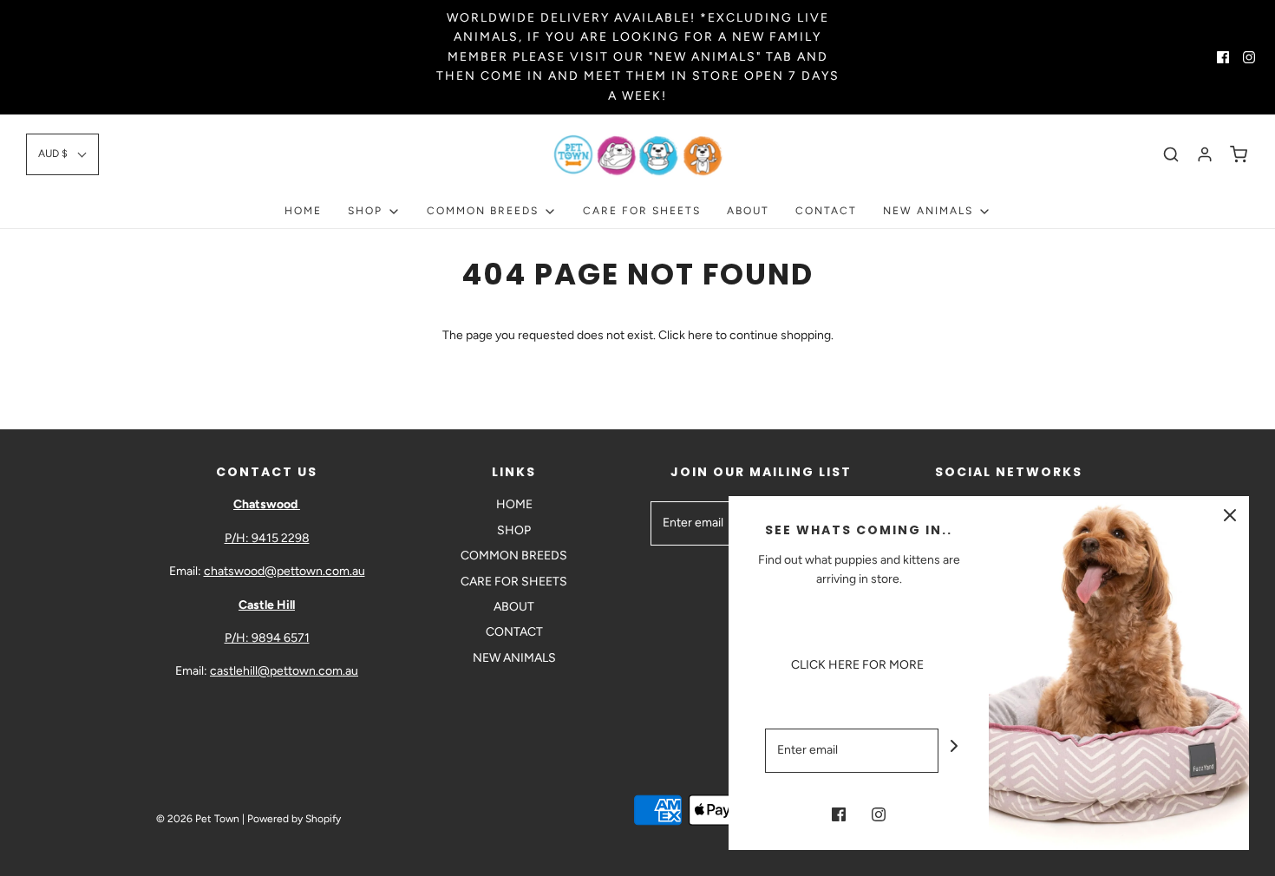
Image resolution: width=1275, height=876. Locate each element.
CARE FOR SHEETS (642, 211)
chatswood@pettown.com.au (284, 571)
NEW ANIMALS (514, 657)
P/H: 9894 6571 (267, 638)
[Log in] (1204, 154)
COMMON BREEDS (514, 555)
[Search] (1171, 154)
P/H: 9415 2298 (267, 538)
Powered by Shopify (294, 819)
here (700, 335)
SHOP (514, 530)
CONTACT (826, 211)
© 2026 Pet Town (197, 819)
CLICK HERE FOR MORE (858, 664)
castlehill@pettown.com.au (284, 671)
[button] (62, 154)
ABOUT (748, 211)
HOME (303, 211)
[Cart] (1238, 154)
